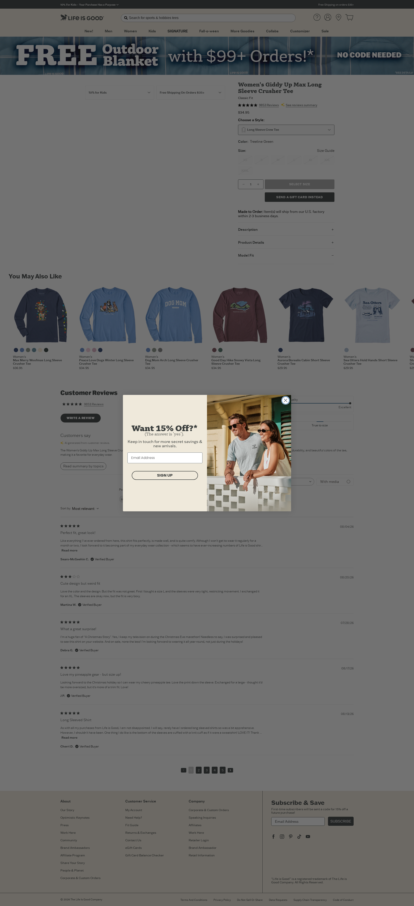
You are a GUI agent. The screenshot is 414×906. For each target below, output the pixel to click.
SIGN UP (165, 475)
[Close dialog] (285, 400)
